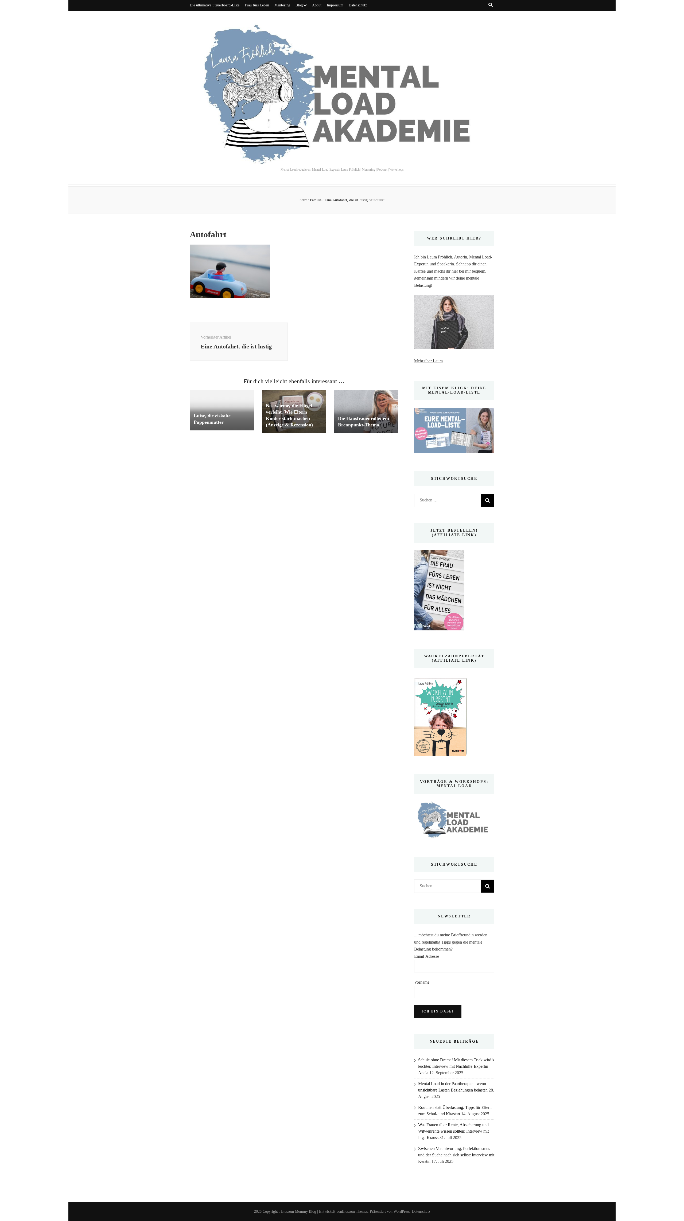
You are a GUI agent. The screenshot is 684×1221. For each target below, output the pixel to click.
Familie (315, 200)
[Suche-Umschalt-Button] (490, 5)
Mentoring (282, 5)
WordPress (402, 1212)
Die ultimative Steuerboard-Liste (214, 5)
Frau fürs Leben (257, 5)
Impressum (335, 5)
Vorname (421, 982)
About (316, 5)
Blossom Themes (355, 1212)
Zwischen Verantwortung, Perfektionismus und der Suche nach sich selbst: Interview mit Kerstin (456, 1155)
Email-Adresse (426, 956)
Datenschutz (358, 5)
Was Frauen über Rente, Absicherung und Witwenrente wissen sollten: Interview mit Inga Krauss (453, 1131)
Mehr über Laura (428, 361)
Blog (299, 5)
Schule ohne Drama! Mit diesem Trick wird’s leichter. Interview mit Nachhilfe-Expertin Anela (456, 1066)
